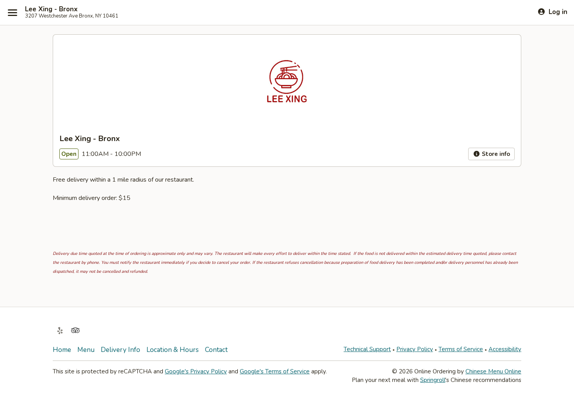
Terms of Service (461, 349)
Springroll (432, 380)
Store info (495, 154)
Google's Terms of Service (275, 371)
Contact (216, 349)
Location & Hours (172, 349)
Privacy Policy (414, 349)
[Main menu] (12, 12)
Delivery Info (120, 349)
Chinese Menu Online (493, 371)
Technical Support (367, 349)
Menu (85, 349)
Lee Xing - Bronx (51, 9)
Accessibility (504, 349)
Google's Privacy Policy (196, 371)
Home (62, 349)
